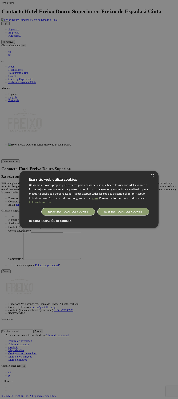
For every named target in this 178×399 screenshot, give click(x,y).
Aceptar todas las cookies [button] (123, 211)
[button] (50, 221)
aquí (95, 198)
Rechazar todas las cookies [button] (68, 211)
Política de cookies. (40, 202)
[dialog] (89, 199)
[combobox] (152, 175)
